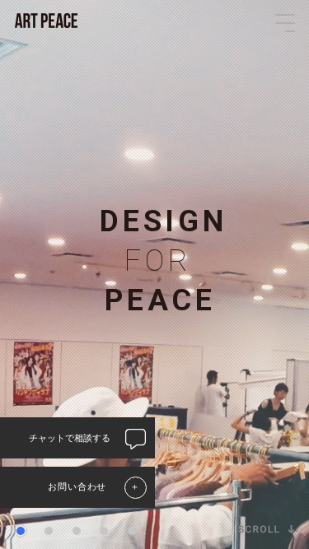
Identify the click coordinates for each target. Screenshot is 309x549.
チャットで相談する (69, 438)
